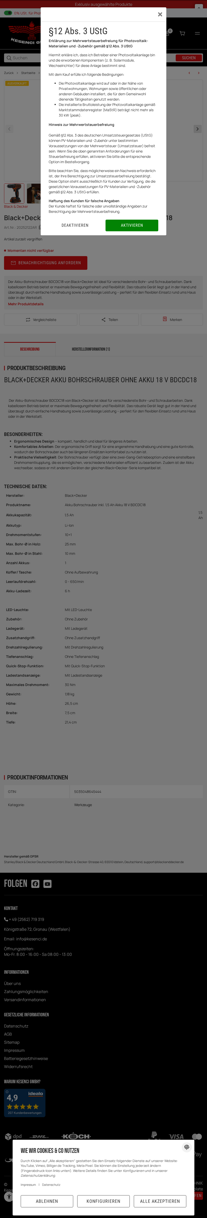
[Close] (160, 14)
